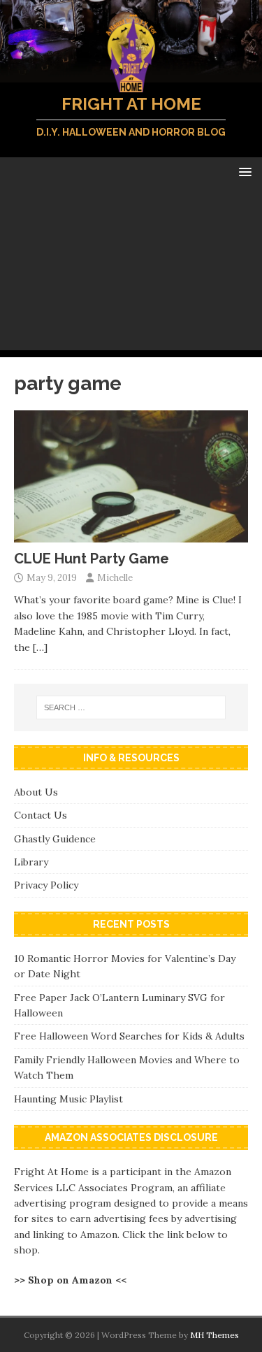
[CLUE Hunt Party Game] (131, 534)
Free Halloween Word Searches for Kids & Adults (129, 1036)
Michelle (115, 578)
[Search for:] (131, 707)
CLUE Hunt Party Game (91, 558)
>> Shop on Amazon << (70, 1280)
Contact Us (40, 815)
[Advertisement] (131, 271)
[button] (243, 171)
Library (31, 862)
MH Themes (214, 1335)
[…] (40, 647)
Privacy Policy (46, 885)
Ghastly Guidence (55, 839)
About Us (36, 792)
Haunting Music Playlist (68, 1099)
